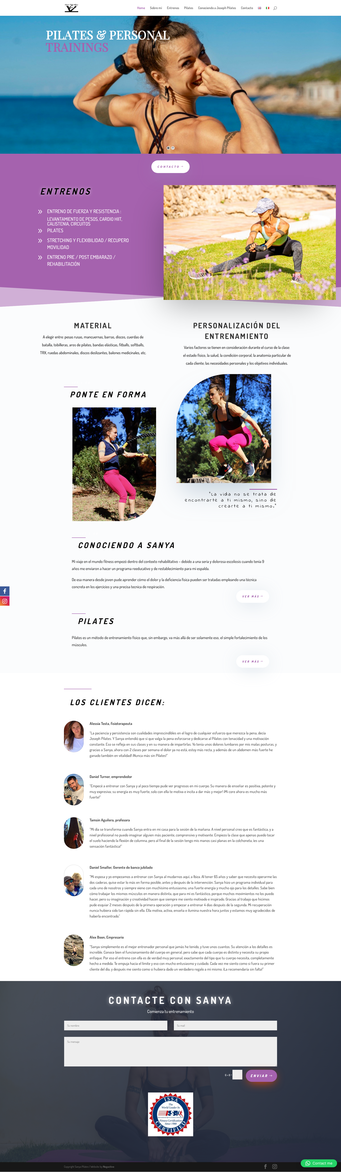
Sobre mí (156, 8)
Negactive (108, 1166)
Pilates (188, 8)
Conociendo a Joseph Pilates (217, 8)
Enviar (259, 1076)
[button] (319, 1163)
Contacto (247, 8)
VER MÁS (250, 596)
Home (141, 8)
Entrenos (173, 8)
